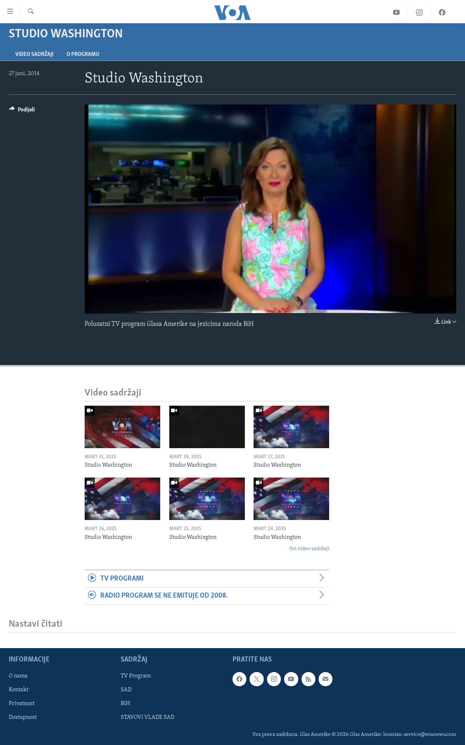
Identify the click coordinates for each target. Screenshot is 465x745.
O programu (83, 54)
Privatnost (22, 704)
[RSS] (308, 679)
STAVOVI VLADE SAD (147, 718)
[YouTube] (396, 12)
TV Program (136, 676)
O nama (18, 676)
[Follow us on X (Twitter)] (256, 679)
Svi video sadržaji (309, 549)
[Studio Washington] (122, 427)
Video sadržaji (34, 54)
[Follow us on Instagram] (274, 679)
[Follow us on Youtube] (291, 679)
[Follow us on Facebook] (239, 679)
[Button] (22, 111)
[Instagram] (419, 12)
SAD (126, 690)
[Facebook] (442, 12)
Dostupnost (23, 718)
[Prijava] (325, 679)
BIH (125, 704)
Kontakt (18, 690)
